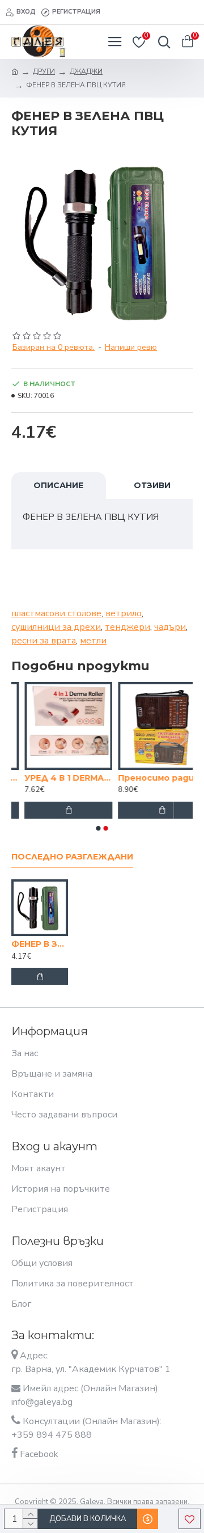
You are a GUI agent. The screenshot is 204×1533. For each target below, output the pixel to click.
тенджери (127, 627)
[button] (98, 828)
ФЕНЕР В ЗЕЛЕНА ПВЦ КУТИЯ (39, 944)
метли (93, 640)
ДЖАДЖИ (86, 71)
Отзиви (152, 485)
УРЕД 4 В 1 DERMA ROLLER (55, 778)
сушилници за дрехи (56, 627)
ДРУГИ (44, 71)
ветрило (123, 613)
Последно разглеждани (72, 857)
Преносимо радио (145, 778)
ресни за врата (43, 640)
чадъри (170, 627)
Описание (58, 485)
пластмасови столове (56, 613)
